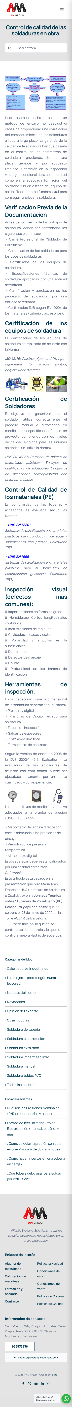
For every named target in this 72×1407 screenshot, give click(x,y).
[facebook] (23, 1383)
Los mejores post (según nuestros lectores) (34, 980)
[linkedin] (42, 1383)
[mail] (48, 1383)
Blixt (54, 1374)
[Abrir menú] (61, 9)
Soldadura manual (21, 1066)
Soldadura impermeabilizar (28, 1057)
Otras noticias (18, 1020)
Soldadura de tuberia (23, 1029)
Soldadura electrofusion (26, 1038)
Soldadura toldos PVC (24, 1075)
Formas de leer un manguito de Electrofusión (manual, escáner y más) (33, 1129)
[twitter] (29, 1383)
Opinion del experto (22, 1011)
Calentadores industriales (27, 968)
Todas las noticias (21, 1084)
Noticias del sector (22, 992)
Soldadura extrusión (23, 1048)
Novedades (16, 1002)
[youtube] (36, 1383)
